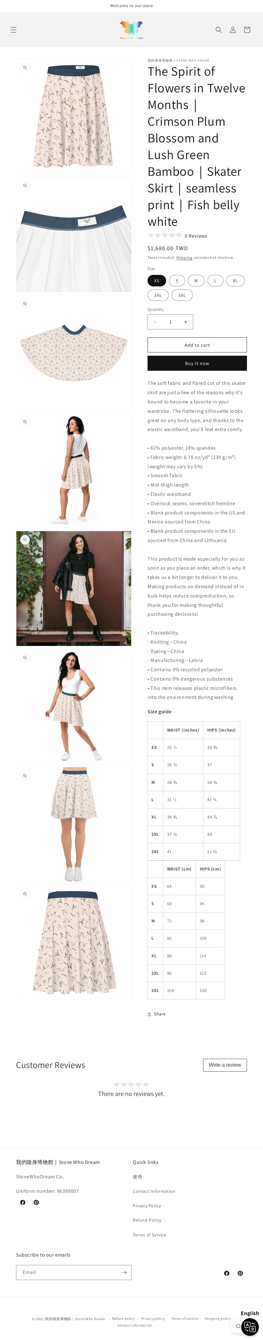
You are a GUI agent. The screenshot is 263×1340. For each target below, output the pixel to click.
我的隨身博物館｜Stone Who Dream (75, 1319)
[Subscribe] (124, 1272)
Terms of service (184, 1318)
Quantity (156, 309)
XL (235, 281)
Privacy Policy (147, 1206)
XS (156, 281)
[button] (13, 30)
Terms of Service (149, 1235)
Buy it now (197, 363)
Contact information (134, 1325)
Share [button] (160, 1014)
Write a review (225, 1065)
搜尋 (137, 1177)
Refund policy (123, 1318)
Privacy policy (153, 1318)
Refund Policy (147, 1220)
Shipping (184, 257)
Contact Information (154, 1191)
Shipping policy (218, 1318)
